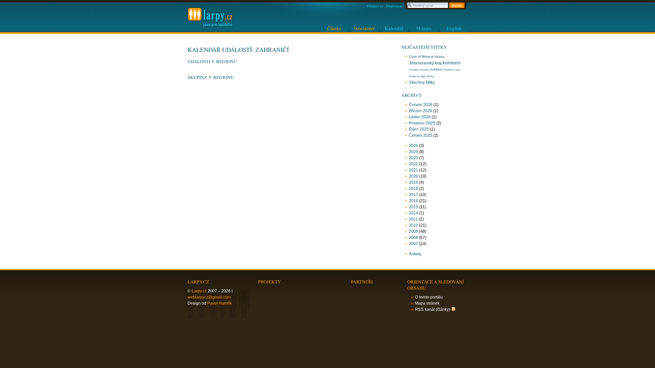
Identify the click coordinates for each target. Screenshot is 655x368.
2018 (413, 188)
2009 (413, 231)
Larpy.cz (199, 291)
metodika (414, 69)
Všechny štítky (422, 82)
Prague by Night (417, 76)
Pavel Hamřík (219, 303)
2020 (413, 176)
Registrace (394, 6)
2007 (413, 243)
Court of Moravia (421, 57)
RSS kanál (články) (432, 309)
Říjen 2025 (419, 129)
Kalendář (394, 28)
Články (334, 28)
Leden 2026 (420, 117)
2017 (413, 194)
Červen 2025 (420, 135)
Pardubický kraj (451, 69)
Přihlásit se (375, 6)
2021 (413, 170)
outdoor (436, 69)
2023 (413, 158)
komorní (452, 62)
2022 (413, 164)
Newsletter (364, 28)
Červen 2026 (420, 104)
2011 (413, 219)
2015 (413, 207)
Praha (430, 76)
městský (424, 69)
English (454, 28)
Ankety (415, 254)
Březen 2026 (420, 111)
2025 (413, 152)
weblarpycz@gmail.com (209, 297)
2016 (413, 201)
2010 (413, 225)
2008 (413, 237)
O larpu (424, 28)
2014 (413, 213)
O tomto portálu (429, 297)
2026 (413, 145)
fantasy (439, 57)
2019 (413, 182)
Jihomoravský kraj (425, 63)
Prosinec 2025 (422, 123)
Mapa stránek (427, 303)
